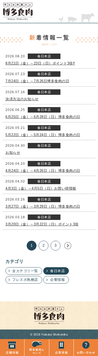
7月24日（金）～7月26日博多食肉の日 (37, 81)
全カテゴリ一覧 (25, 271)
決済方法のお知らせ (22, 99)
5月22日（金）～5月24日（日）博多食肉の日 (42, 135)
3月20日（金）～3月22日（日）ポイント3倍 (42, 224)
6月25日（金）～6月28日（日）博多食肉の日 (42, 117)
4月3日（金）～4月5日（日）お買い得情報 (40, 188)
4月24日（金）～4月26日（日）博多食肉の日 (42, 171)
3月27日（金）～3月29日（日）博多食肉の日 (42, 206)
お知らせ (12, 153)
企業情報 (57, 280)
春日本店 (57, 271)
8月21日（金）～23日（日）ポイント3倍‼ (40, 63)
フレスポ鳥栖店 (25, 280)
